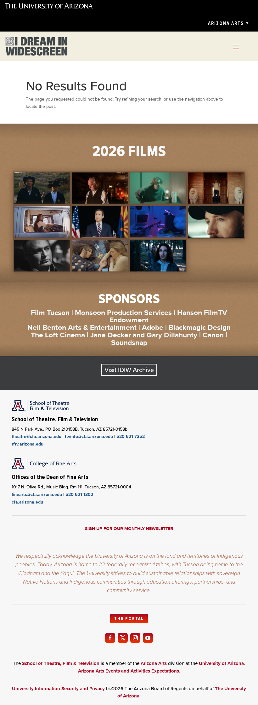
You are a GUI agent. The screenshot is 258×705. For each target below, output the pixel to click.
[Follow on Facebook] (110, 638)
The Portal (129, 618)
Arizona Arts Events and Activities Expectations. (129, 670)
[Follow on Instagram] (135, 638)
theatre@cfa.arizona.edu (36, 436)
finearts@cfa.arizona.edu (37, 494)
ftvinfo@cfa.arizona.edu (89, 436)
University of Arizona (221, 663)
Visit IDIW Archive (129, 370)
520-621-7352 (130, 436)
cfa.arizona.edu (27, 502)
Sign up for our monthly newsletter (129, 528)
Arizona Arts (226, 23)
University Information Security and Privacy (58, 688)
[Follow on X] (123, 638)
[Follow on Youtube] (148, 638)
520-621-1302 (79, 494)
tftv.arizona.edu (27, 444)
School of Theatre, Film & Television (60, 663)
